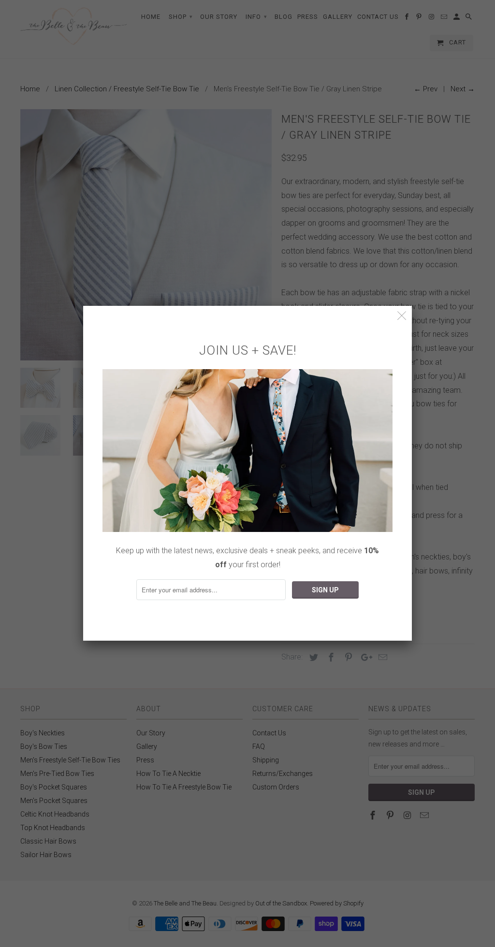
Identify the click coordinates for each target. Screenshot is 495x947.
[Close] (401, 315)
